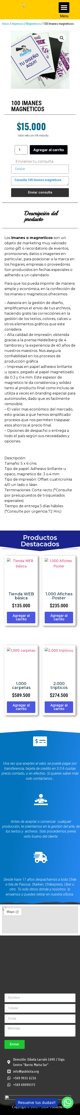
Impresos (18, 24)
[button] (64, 7)
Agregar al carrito (48, 150)
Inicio (5, 24)
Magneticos (33, 24)
